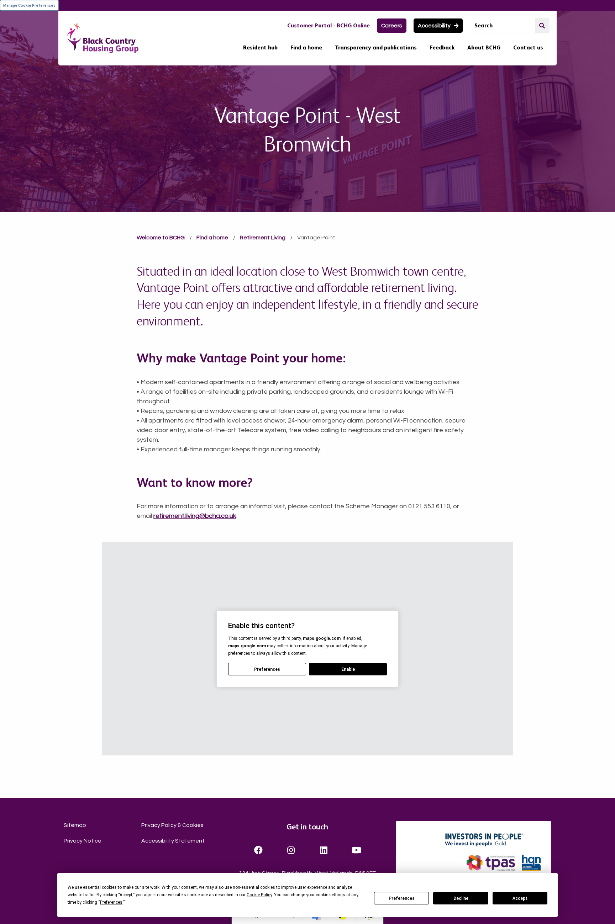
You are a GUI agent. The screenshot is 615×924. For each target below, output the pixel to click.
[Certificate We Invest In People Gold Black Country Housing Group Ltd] (492, 840)
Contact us (528, 47)
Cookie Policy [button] (259, 894)
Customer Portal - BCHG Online (328, 25)
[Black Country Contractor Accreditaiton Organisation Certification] (531, 863)
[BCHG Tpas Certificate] (491, 863)
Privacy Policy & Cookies (172, 825)
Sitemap (75, 825)
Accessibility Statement (173, 841)
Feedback (442, 47)
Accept (519, 898)
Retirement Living (262, 237)
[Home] (102, 38)
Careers (391, 25)
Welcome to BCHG (161, 237)
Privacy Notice (82, 841)
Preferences (402, 898)
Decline (460, 898)
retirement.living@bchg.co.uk (194, 516)
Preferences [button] (111, 902)
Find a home (306, 47)
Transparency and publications (376, 47)
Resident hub (260, 47)
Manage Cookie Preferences (29, 5)
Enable (348, 669)
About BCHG (483, 47)
